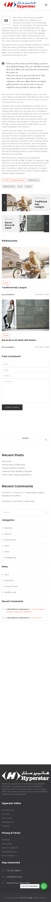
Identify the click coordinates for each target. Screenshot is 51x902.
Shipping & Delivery (9, 851)
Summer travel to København (13, 464)
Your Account (7, 818)
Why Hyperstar (7, 810)
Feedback (6, 840)
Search (26, 438)
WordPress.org (10, 592)
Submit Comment (12, 407)
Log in (6, 574)
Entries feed (9, 580)
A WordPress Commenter (12, 501)
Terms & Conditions (10, 848)
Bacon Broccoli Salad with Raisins (19, 340)
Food (5, 180)
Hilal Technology (26, 898)
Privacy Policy (7, 843)
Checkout (5, 826)
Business (7, 534)
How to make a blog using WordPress (17, 474)
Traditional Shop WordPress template (17, 471)
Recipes (28, 186)
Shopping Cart (7, 822)
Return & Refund (8, 855)
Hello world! (6, 461)
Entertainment (10, 540)
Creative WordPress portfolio (13, 468)
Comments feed (10, 586)
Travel (6, 551)
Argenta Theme (9, 186)
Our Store (6, 814)
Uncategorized (18, 180)
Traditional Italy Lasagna (14, 287)
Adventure (8, 528)
